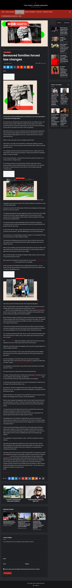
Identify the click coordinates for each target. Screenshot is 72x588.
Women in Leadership (30, 11)
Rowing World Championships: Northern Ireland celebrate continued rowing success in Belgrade (38, 525)
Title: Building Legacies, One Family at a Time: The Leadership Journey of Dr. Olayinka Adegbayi (54, 99)
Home (3, 11)
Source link (6, 472)
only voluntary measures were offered (22, 362)
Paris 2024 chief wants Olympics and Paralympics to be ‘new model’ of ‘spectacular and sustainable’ (24, 524)
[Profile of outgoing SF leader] (55, 39)
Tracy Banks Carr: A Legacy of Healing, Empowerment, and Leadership (64, 58)
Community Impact (48, 11)
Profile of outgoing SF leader (63, 39)
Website (27, 563)
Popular (52, 22)
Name (5, 558)
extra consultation (9, 340)
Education (39, 11)
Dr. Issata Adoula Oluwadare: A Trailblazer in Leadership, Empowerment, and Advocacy (64, 71)
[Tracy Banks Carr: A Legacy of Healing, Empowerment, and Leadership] (55, 60)
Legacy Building (19, 11)
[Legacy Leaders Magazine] (36, 5)
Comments (66, 22)
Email (4, 563)
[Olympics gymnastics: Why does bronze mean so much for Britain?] (9, 516)
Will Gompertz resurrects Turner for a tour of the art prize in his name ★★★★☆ (64, 48)
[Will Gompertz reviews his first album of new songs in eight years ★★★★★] (55, 29)
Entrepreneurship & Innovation (10, 16)
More (20, 16)
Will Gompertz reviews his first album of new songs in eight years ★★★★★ (64, 30)
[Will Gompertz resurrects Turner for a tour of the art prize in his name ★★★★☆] (55, 46)
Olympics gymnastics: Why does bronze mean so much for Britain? (9, 523)
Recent (59, 22)
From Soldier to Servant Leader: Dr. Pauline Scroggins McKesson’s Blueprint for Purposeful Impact (65, 119)
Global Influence (9, 11)
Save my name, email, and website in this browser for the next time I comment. (22, 569)
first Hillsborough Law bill (35, 376)
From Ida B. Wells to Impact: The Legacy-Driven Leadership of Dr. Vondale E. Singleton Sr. (64, 98)
